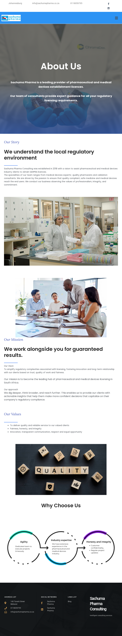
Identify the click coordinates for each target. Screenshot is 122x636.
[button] (116, 18)
